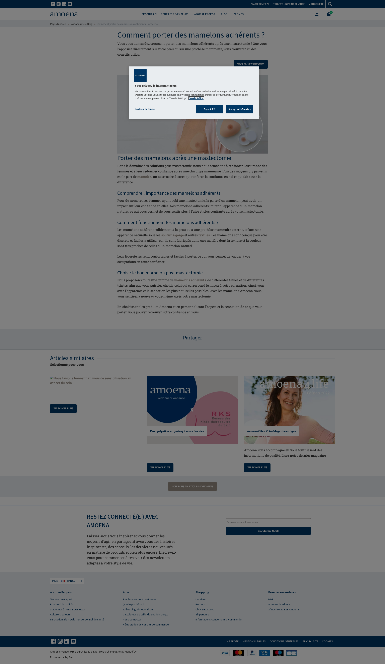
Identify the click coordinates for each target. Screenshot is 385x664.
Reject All (209, 109)
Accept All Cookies (239, 109)
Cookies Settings (145, 108)
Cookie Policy (196, 98)
